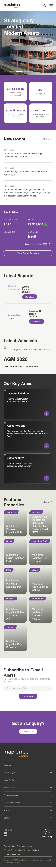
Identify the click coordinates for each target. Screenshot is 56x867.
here (48, 349)
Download (29, 296)
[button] (28, 765)
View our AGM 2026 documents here (21, 366)
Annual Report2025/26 (26, 289)
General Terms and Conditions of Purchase (21, 850)
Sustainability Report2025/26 (36, 314)
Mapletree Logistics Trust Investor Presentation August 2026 (25, 173)
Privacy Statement (24, 846)
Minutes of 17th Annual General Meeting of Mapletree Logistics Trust (23, 155)
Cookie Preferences (12, 854)
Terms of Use (9, 846)
